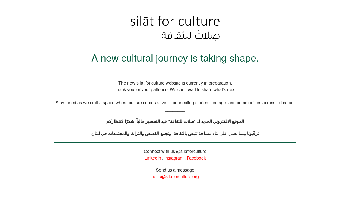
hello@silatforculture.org (175, 176)
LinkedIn (152, 158)
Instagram (173, 158)
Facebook (196, 158)
